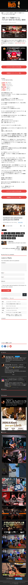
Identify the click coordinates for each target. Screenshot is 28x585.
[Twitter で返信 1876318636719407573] (5, 374)
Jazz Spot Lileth (15, 582)
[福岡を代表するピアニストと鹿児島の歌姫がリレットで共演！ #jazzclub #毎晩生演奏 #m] (14, 420)
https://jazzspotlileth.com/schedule (12, 370)
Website (3, 281)
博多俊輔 (4, 87)
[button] (26, 10)
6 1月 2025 (21, 364)
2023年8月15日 (5, 22)
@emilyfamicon (21, 379)
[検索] (24, 294)
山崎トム (4, 88)
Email (2, 277)
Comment (3, 262)
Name (2, 272)
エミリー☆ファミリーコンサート (11, 379)
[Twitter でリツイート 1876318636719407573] (8, 374)
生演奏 (9, 238)
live (9, 233)
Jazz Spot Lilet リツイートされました (16, 378)
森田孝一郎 (4, 82)
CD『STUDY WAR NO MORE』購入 (14, 67)
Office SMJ (16, 583)
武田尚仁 (4, 85)
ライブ (18, 233)
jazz (5, 233)
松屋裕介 (4, 90)
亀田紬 (3, 84)
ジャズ (13, 233)
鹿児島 (13, 238)
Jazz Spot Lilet (8, 364)
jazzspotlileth (13, 22)
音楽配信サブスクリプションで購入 (14, 73)
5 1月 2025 (7, 381)
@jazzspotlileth (14, 364)
